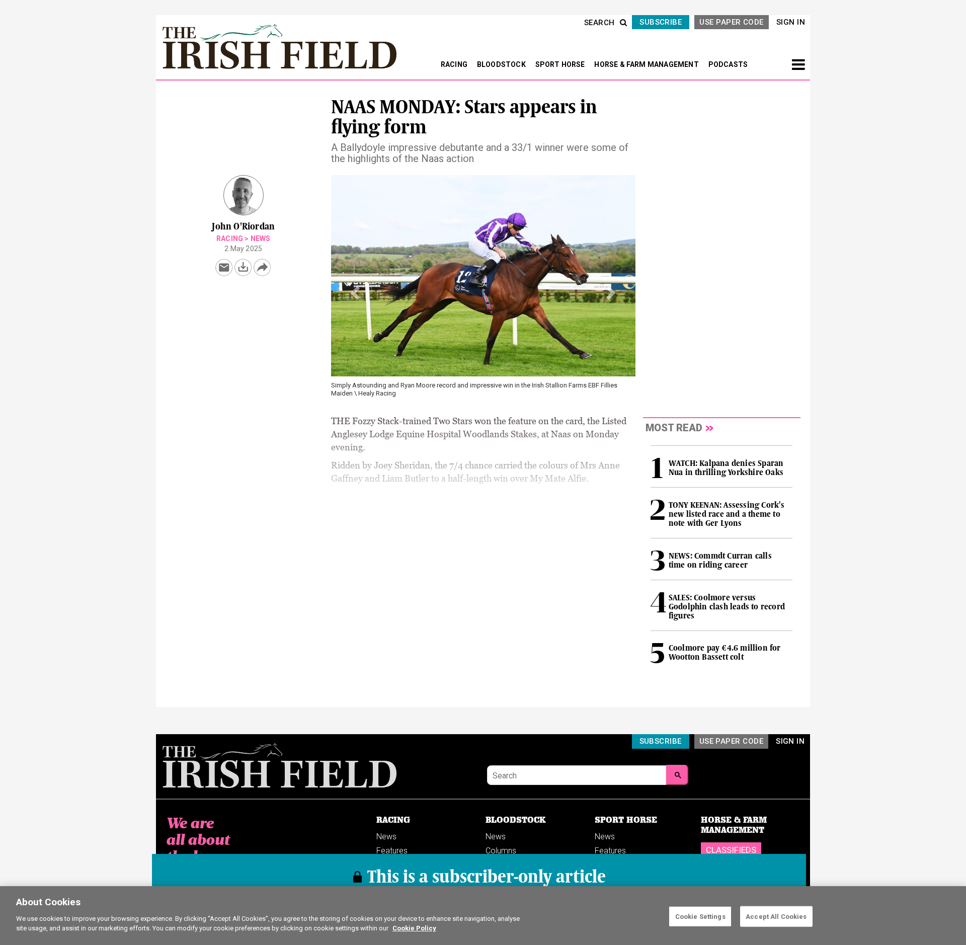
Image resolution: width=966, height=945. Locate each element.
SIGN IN (790, 22)
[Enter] (677, 775)
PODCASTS (728, 64)
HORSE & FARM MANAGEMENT (647, 64)
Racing (229, 238)
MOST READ (674, 428)
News (261, 238)
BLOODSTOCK (502, 64)
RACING (455, 64)
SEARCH (599, 22)
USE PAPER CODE (731, 22)
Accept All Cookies (776, 916)
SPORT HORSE (561, 64)
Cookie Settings (700, 916)
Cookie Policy (414, 928)
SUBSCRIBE (660, 22)
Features (392, 850)
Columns (501, 850)
